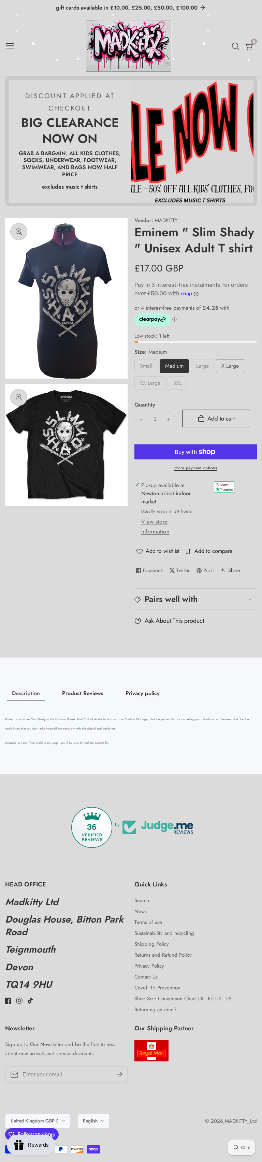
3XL (179, 384)
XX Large (151, 384)
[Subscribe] (120, 1074)
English (91, 1121)
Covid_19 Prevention (157, 987)
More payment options (195, 468)
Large (205, 367)
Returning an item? (155, 1009)
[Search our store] (237, 46)
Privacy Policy (149, 966)
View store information (155, 526)
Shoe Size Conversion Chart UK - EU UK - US (182, 998)
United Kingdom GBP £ (35, 1121)
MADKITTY (166, 220)
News (140, 911)
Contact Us (146, 977)
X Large (232, 367)
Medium (177, 367)
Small (149, 367)
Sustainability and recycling (164, 933)
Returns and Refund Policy (163, 955)
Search (141, 900)
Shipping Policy (151, 944)
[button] (195, 599)
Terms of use (148, 922)
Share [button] (234, 570)
